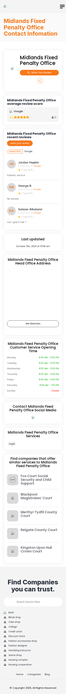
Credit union (15, 631)
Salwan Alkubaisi (30, 209)
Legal (12, 443)
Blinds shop (14, 617)
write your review (19, 143)
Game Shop (15, 655)
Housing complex (18, 659)
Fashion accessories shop (22, 641)
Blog (47, 674)
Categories (34, 674)
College (12, 626)
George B (24, 185)
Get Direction (32, 323)
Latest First (15, 151)
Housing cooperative (20, 664)
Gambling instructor (19, 650)
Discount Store (16, 636)
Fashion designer (17, 645)
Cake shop (14, 622)
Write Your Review (41, 72)
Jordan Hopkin (28, 162)
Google (28, 151)
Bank (11, 612)
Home (19, 674)
